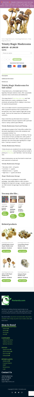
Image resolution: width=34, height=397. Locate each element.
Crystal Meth (7, 363)
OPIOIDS (4, 347)
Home (3, 39)
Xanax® (5, 330)
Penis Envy (15, 98)
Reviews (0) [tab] (5, 81)
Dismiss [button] (32, 6)
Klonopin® (5, 332)
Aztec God (21, 98)
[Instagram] (22, 392)
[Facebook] (15, 392)
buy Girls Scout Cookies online (21, 318)
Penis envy (10, 153)
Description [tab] (5, 75)
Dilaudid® (6, 355)
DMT (4, 365)
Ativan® (5, 334)
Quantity (4, 50)
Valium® (6, 328)
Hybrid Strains (8, 340)
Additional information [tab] (8, 78)
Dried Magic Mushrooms (21, 39)
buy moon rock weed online (18, 317)
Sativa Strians (7, 344)
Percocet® (6, 353)
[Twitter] (18, 392)
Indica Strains (7, 342)
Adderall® (6, 361)
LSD (4, 369)
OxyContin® (7, 349)
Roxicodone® (7, 351)
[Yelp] (12, 392)
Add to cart (17, 59)
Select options (5, 213)
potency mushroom (7, 151)
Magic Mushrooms (10, 39)
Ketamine (6, 367)
